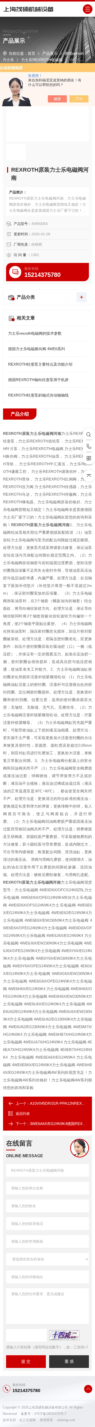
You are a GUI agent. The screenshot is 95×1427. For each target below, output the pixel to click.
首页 (31, 53)
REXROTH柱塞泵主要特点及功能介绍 (40, 364)
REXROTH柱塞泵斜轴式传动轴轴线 (38, 395)
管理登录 (46, 1420)
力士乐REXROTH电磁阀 (42, 60)
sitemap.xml (66, 1420)
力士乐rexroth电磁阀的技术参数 (35, 333)
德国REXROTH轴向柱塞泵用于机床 (38, 380)
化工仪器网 (29, 1420)
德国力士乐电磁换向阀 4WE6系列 (36, 349)
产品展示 (50, 53)
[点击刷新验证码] (64, 1335)
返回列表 (23, 1114)
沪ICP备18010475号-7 (50, 1414)
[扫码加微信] (89, 458)
